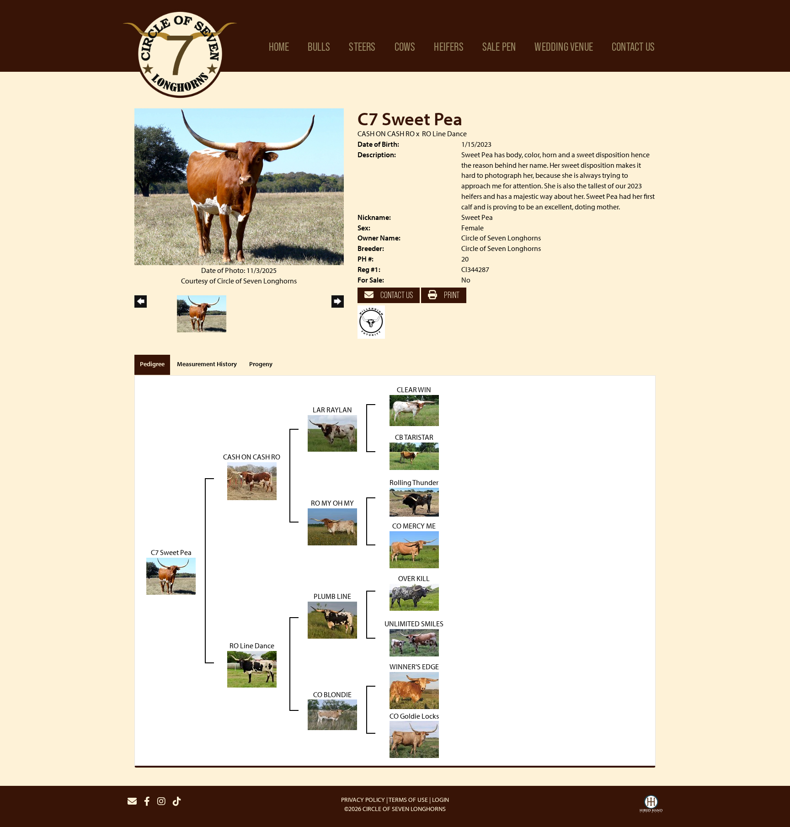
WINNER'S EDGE (414, 666)
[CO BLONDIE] (332, 714)
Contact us (396, 295)
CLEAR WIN (414, 389)
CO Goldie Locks (414, 715)
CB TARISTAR (414, 437)
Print (451, 295)
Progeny (260, 364)
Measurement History (207, 364)
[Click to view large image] (239, 185)
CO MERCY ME (414, 525)
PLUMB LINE (332, 596)
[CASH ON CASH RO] (252, 480)
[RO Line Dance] (252, 668)
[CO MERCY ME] (414, 548)
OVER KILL (414, 578)
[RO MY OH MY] (332, 525)
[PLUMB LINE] (332, 619)
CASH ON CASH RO (386, 133)
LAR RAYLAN (332, 409)
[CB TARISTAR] (414, 455)
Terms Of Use (408, 799)
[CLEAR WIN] (414, 409)
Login (440, 799)
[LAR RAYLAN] (332, 432)
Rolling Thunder (414, 482)
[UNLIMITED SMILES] (414, 641)
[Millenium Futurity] (374, 321)
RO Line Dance (444, 133)
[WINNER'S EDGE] (414, 689)
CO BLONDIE (332, 694)
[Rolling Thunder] (414, 501)
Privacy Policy (363, 799)
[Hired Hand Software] (651, 805)
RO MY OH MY (332, 502)
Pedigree (152, 364)
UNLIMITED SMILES (413, 623)
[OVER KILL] (414, 596)
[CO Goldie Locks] (414, 738)
